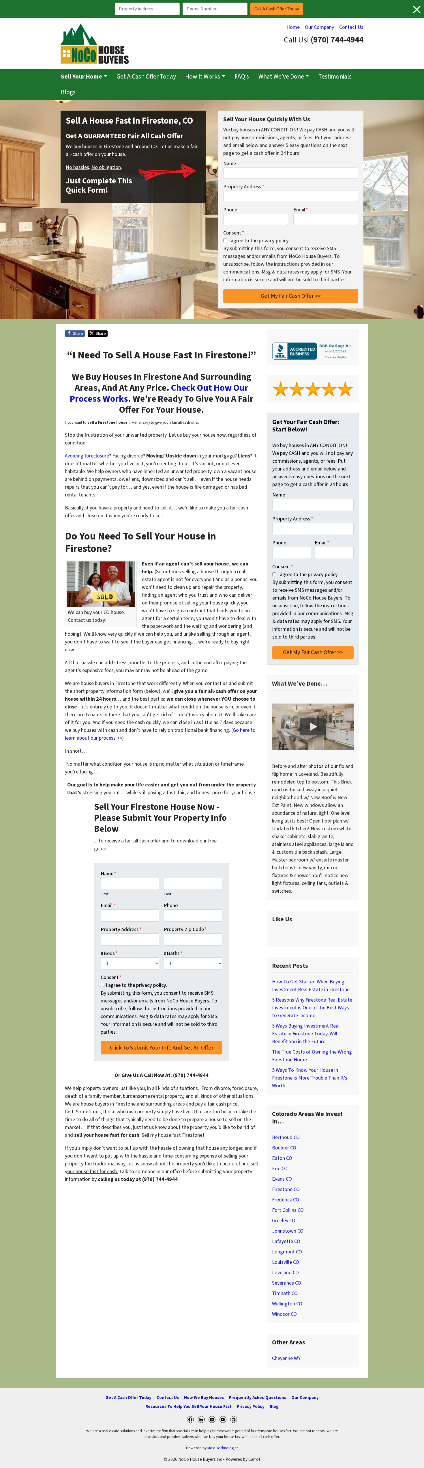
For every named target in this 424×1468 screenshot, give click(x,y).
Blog (274, 1406)
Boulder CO (284, 1147)
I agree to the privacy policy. (259, 240)
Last (167, 894)
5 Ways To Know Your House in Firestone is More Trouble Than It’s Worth (309, 1078)
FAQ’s (241, 76)
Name (229, 163)
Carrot (254, 1459)
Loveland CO (285, 1272)
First (104, 894)
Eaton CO (282, 1158)
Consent (233, 233)
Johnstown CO (287, 1231)
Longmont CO (287, 1251)
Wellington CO (287, 1303)
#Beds (109, 953)
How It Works (202, 76)
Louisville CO (285, 1262)
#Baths (173, 953)
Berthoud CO (286, 1137)
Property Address (243, 186)
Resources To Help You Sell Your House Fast (188, 1406)
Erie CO (280, 1168)
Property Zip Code (185, 929)
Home (293, 27)
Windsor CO (284, 1314)
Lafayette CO (286, 1241)
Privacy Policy (250, 1406)
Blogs (68, 92)
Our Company (319, 27)
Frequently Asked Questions (257, 1397)
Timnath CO (285, 1293)
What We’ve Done (281, 76)
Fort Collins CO (288, 1210)
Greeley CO (283, 1220)
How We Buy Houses (204, 1397)
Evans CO (282, 1179)
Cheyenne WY (286, 1358)
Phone (230, 209)
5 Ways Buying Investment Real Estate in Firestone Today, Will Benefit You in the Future (305, 1033)
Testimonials (335, 76)
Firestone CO (286, 1189)
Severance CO (286, 1283)
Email (300, 209)
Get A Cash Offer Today (146, 76)
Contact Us (351, 27)
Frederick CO (285, 1199)
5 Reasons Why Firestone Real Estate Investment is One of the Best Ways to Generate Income (312, 1007)
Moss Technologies (222, 1448)
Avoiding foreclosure (87, 455)
